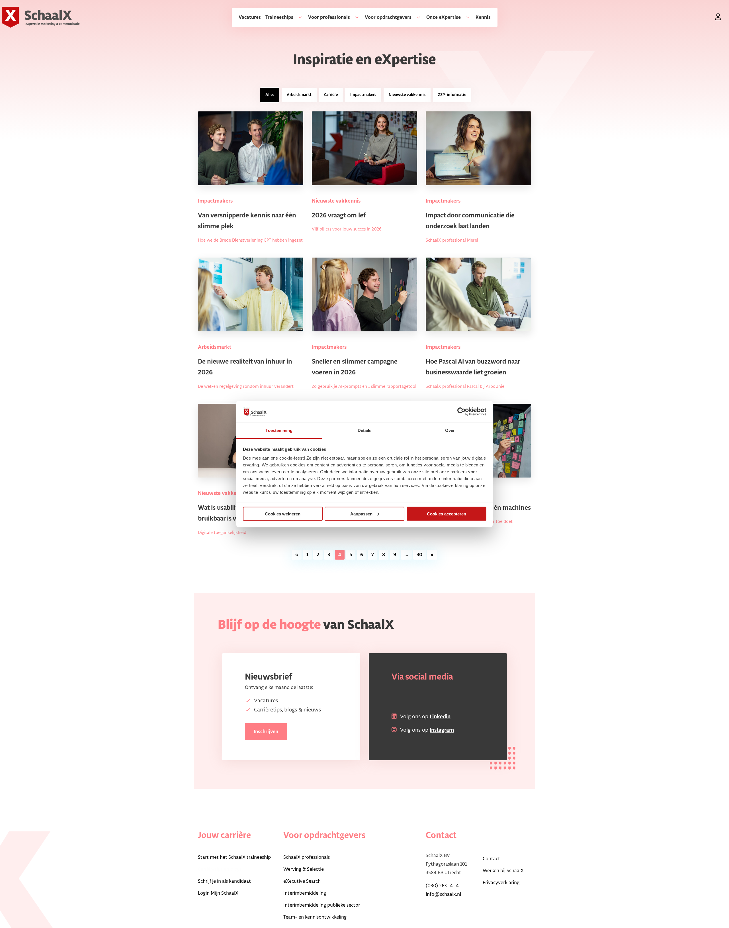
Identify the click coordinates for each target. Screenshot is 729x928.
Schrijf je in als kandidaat (224, 881)
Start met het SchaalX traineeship (234, 857)
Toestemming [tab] (278, 430)
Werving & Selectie (303, 869)
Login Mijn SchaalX (218, 893)
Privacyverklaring (501, 882)
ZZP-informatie (452, 95)
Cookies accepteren (446, 513)
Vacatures (250, 17)
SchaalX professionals (306, 857)
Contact (491, 858)
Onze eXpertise (443, 17)
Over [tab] (450, 430)
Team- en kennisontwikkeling (315, 917)
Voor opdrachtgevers (388, 17)
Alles (269, 95)
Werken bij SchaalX (503, 870)
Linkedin (440, 716)
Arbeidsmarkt (299, 95)
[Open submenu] (298, 17)
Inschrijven (266, 731)
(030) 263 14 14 (442, 886)
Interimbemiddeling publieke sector (321, 905)
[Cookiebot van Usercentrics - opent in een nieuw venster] (461, 411)
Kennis (483, 17)
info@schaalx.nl (443, 894)
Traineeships (279, 17)
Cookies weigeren (282, 513)
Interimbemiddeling (304, 893)
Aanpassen (361, 513)
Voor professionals (329, 17)
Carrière (331, 95)
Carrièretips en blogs (220, 869)
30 (419, 554)
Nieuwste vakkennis (407, 95)
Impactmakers (363, 95)
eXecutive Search (302, 881)
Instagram (442, 730)
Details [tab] (365, 430)
